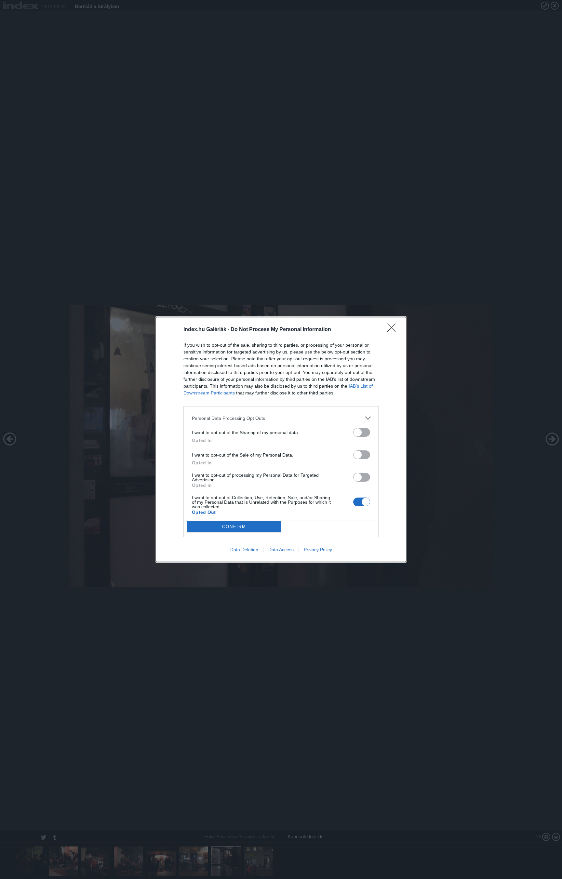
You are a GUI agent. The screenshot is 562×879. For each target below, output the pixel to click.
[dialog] (281, 439)
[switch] (361, 432)
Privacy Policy (318, 549)
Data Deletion (244, 549)
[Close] (393, 330)
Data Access (281, 549)
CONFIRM (234, 526)
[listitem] (281, 418)
